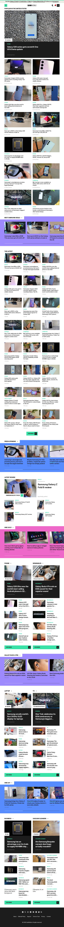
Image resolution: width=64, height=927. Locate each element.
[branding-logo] (32, 5)
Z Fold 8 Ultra (23, 1)
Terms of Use (36, 916)
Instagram (56, 1)
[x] (25, 912)
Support (29, 916)
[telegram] (36, 912)
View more (31, 433)
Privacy (43, 916)
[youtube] (33, 912)
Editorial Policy (21, 916)
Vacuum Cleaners (39, 818)
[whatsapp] (38, 912)
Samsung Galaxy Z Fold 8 (13, 495)
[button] (5, 5)
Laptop (7, 691)
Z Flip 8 (29, 1)
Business (7, 818)
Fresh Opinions (10, 441)
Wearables (37, 563)
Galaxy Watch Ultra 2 (39, 1)
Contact (49, 916)
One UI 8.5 (7, 527)
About (14, 916)
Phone (6, 563)
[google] (41, 912)
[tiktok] (30, 912)
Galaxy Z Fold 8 (14, 1)
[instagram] (28, 912)
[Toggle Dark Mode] (52, 5)
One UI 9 (7, 783)
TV (34, 691)
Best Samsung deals (12, 218)
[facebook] (22, 912)
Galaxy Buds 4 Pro (11, 655)
